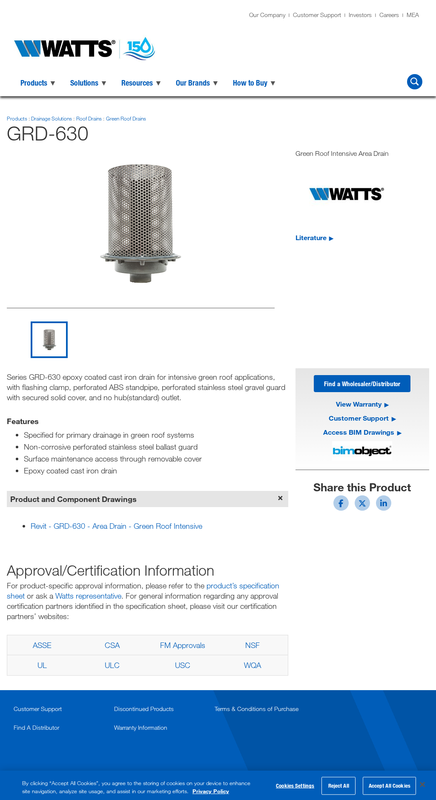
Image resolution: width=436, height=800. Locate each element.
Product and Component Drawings (73, 499)
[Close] (422, 784)
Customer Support (317, 14)
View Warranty (359, 404)
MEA (413, 14)
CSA (112, 645)
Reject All (338, 785)
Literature (311, 237)
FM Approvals (182, 645)
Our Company (267, 14)
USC (182, 665)
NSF (252, 645)
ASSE (42, 645)
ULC (112, 665)
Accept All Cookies (389, 785)
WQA (252, 665)
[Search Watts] (414, 81)
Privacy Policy (210, 791)
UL (42, 665)
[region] (218, 785)
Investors (360, 14)
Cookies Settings (295, 785)
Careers (389, 14)
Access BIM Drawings (358, 432)
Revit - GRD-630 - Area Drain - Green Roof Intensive (116, 525)
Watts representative (88, 595)
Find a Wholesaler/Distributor (362, 383)
